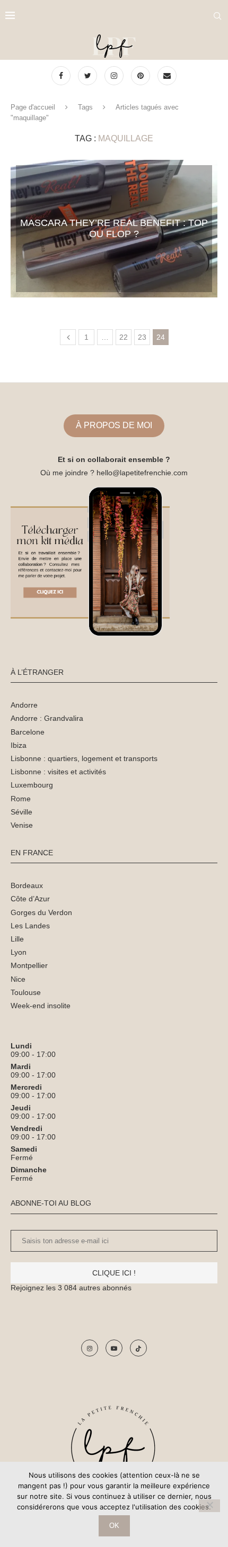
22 (123, 337)
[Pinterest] (141, 75)
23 (142, 337)
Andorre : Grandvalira (47, 718)
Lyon (19, 952)
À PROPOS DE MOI (114, 425)
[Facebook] (62, 75)
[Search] (217, 16)
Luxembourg (32, 785)
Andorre (24, 705)
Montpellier (29, 965)
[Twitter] (88, 75)
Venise (22, 825)
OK (114, 1526)
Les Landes (30, 925)
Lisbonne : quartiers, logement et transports (84, 758)
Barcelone (28, 732)
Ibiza (19, 745)
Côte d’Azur (30, 898)
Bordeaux (27, 885)
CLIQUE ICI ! (114, 1273)
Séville (21, 812)
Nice (18, 979)
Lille (17, 939)
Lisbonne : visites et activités (58, 771)
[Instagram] (115, 75)
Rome (21, 798)
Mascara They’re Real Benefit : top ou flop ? (114, 228)
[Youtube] (114, 1348)
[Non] (209, 1505)
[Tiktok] (138, 1348)
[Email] (167, 75)
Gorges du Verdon (41, 912)
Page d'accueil (33, 107)
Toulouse (26, 992)
